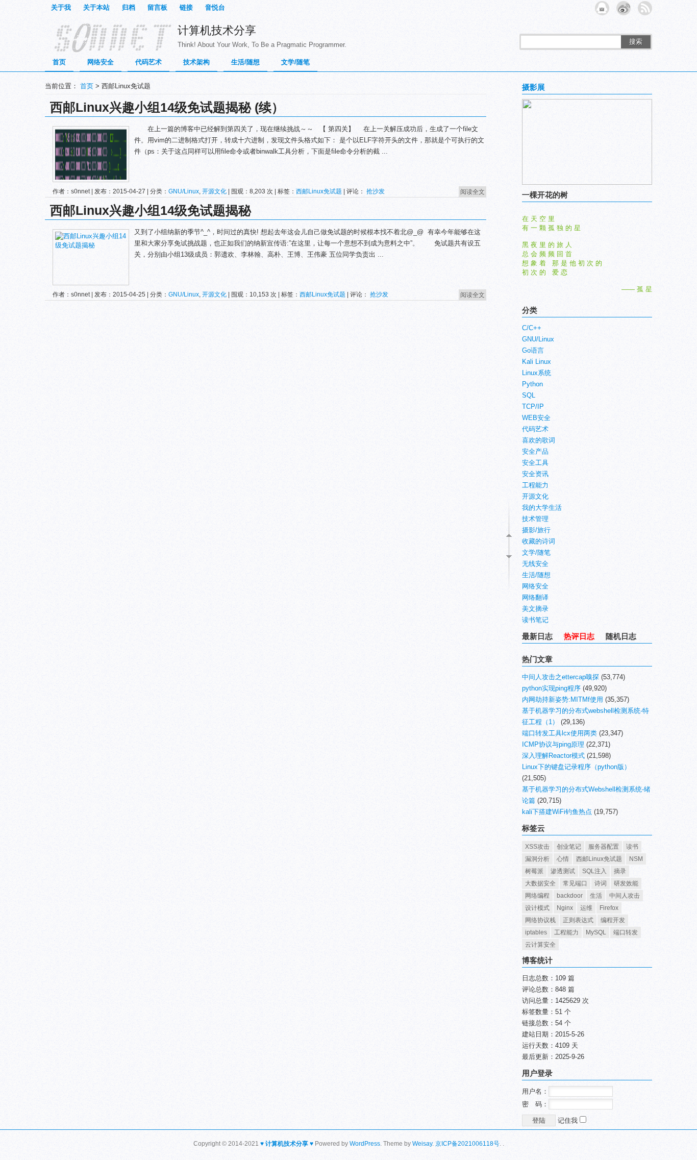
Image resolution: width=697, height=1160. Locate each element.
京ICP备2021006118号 (467, 1143)
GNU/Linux (183, 191)
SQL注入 (594, 871)
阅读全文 (472, 191)
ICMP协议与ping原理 (553, 744)
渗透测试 (563, 871)
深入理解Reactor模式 (553, 755)
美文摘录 (535, 608)
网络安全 (100, 62)
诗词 (600, 883)
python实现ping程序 (551, 688)
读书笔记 (535, 620)
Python (532, 384)
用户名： (535, 1091)
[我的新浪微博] (623, 8)
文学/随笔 (295, 62)
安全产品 (535, 451)
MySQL (596, 932)
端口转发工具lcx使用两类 (559, 733)
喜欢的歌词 (538, 440)
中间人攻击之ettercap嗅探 (560, 677)
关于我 (61, 7)
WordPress (365, 1143)
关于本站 (96, 7)
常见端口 (575, 883)
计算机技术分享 (217, 30)
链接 (186, 7)
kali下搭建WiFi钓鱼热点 (557, 812)
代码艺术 (148, 62)
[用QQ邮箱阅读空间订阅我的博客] (602, 8)
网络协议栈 (540, 920)
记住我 (569, 1120)
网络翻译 (535, 597)
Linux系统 (536, 373)
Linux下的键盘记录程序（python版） (576, 767)
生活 (596, 895)
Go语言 (533, 350)
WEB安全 (536, 418)
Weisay (422, 1143)
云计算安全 (540, 944)
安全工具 (535, 462)
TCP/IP (533, 406)
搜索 (635, 41)
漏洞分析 (537, 858)
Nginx (565, 907)
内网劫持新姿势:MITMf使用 (562, 699)
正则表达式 (578, 920)
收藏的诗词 (538, 541)
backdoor (570, 895)
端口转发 (625, 932)
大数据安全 (540, 883)
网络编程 (537, 895)
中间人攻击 (624, 895)
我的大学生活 (542, 507)
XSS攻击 (537, 846)
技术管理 (535, 519)
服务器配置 (603, 846)
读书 (632, 846)
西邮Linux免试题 (319, 191)
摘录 (620, 871)
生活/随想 (245, 62)
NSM (636, 858)
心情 (563, 858)
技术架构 (196, 62)
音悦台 (215, 7)
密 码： (535, 1104)
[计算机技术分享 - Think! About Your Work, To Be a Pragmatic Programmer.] (108, 37)
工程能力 (535, 485)
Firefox (609, 907)
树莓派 (534, 871)
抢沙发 (375, 191)
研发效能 (626, 883)
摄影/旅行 (536, 530)
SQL (528, 395)
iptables (536, 932)
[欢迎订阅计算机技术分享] (645, 8)
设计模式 (537, 907)
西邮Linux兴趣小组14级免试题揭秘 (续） (167, 107)
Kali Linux (536, 361)
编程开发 (613, 920)
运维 (586, 907)
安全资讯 (535, 474)
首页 (59, 62)
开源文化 (214, 191)
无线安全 (535, 563)
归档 (128, 7)
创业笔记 (569, 846)
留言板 (157, 7)
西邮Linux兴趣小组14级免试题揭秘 (150, 210)
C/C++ (531, 328)
